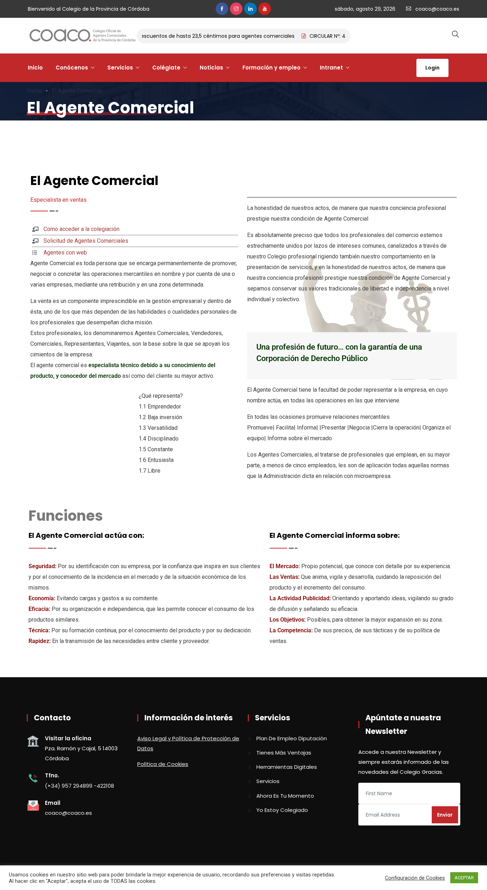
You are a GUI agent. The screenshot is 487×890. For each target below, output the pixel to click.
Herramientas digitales (286, 767)
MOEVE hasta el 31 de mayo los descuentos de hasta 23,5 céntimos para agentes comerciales (169, 36)
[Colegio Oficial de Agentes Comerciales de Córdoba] (82, 36)
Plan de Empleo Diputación (291, 738)
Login (432, 67)
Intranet (331, 67)
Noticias (211, 67)
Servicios (120, 67)
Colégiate (166, 67)
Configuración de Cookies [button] (415, 878)
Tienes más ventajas (283, 752)
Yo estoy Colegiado (282, 810)
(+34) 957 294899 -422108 (79, 785)
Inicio (35, 67)
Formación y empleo (271, 67)
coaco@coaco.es (437, 8)
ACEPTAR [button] (464, 877)
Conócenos (72, 67)
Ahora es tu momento (285, 795)
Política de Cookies (162, 764)
